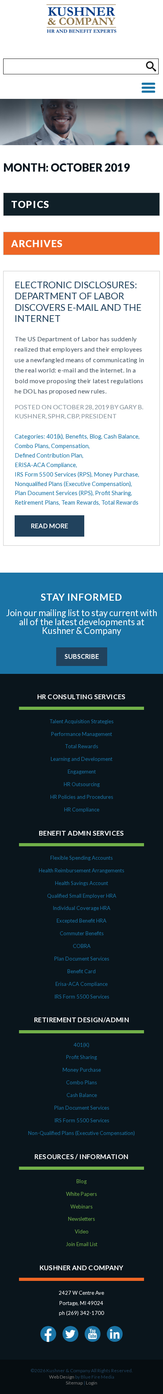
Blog (81, 1181)
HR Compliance (81, 809)
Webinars (81, 1206)
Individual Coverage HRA (81, 908)
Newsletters (81, 1219)
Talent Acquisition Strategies (81, 721)
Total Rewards (81, 746)
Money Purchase (82, 1070)
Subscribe (81, 656)
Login (91, 1383)
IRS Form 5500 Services (81, 996)
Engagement (82, 771)
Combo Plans (81, 1082)
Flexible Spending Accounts (81, 858)
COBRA (82, 946)
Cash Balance (81, 1095)
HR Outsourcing (82, 784)
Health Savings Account (81, 883)
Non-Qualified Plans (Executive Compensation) (81, 1133)
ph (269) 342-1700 (81, 1313)
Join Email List (81, 1244)
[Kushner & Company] (81, 29)
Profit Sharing (81, 1057)
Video (82, 1231)
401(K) (81, 1045)
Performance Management (81, 734)
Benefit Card (81, 971)
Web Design (61, 1377)
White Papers (81, 1194)
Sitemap (74, 1383)
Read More (49, 526)
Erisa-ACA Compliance (81, 984)
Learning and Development (81, 759)
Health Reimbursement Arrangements (81, 870)
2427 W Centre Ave (81, 1293)
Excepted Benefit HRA (81, 920)
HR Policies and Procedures (81, 797)
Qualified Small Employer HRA (81, 896)
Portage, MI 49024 (81, 1303)
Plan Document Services (81, 958)
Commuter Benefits (82, 933)
